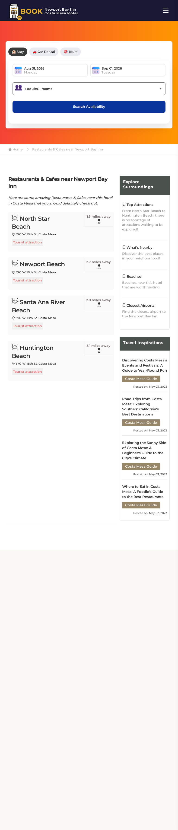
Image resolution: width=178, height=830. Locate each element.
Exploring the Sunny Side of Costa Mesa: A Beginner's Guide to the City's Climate (144, 450)
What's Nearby (139, 247)
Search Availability (89, 106)
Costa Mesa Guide (141, 379)
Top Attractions (139, 204)
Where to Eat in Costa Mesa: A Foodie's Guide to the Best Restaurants (142, 491)
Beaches (134, 276)
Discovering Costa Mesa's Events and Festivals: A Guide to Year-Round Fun (144, 365)
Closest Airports (140, 305)
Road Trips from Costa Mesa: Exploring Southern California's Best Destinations (142, 406)
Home (17, 149)
